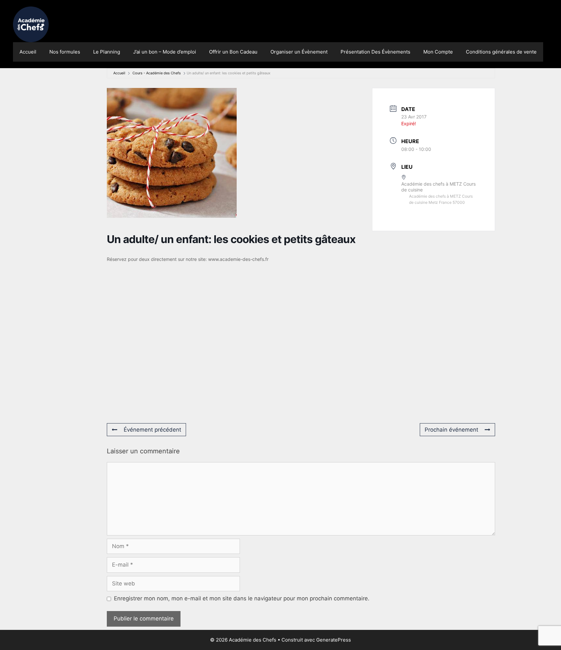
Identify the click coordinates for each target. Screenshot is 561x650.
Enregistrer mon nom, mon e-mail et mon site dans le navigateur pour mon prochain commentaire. (241, 598)
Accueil (27, 52)
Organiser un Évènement (299, 52)
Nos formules (64, 52)
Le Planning (106, 52)
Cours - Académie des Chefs (156, 73)
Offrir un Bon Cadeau (233, 52)
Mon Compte (438, 52)
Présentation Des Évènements (375, 52)
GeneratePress (333, 640)
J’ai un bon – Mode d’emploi (164, 52)
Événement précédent (152, 429)
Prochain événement (451, 429)
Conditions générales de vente (501, 52)
